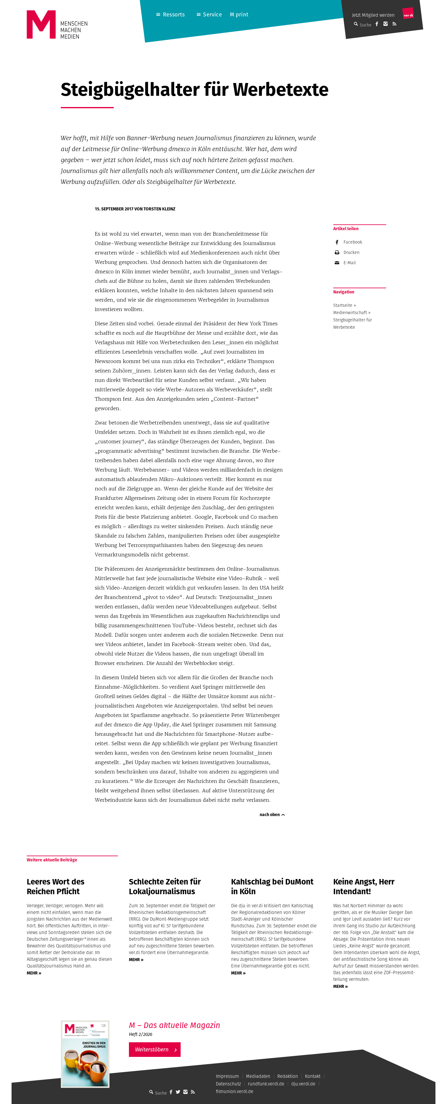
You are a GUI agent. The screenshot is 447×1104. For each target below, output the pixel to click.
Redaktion (287, 1076)
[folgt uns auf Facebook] (171, 1091)
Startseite (342, 305)
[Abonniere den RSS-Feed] (394, 23)
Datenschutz (228, 1084)
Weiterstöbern (151, 1049)
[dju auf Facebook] (376, 23)
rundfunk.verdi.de (266, 1084)
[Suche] (151, 1091)
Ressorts (174, 14)
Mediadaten (258, 1076)
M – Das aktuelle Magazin (174, 1025)
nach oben (270, 815)
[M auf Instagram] (385, 23)
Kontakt (313, 1076)
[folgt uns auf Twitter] (178, 1091)
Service (212, 14)
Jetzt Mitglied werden (373, 15)
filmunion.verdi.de (234, 1091)
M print (239, 14)
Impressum (227, 1076)
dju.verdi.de (303, 1084)
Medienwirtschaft (350, 313)
